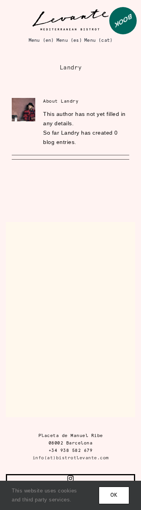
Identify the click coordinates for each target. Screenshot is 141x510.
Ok (114, 495)
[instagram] (70, 478)
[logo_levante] (70, 11)
